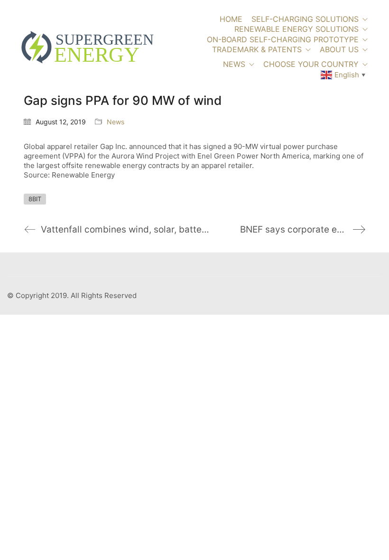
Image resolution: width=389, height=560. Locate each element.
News (115, 122)
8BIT (34, 199)
